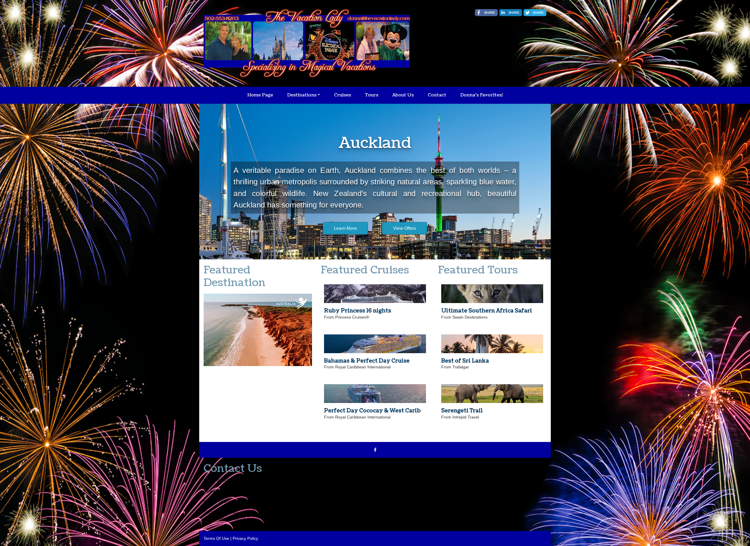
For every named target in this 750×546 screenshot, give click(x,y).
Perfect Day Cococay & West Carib (372, 410)
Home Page (260, 95)
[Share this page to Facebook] (486, 12)
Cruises (342, 95)
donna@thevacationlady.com (230, 491)
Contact (437, 95)
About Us (403, 95)
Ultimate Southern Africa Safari (486, 310)
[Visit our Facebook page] (375, 449)
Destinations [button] (301, 95)
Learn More (345, 240)
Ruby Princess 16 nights (357, 310)
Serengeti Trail (462, 410)
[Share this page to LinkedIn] (510, 12)
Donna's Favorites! (481, 95)
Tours (371, 95)
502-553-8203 (217, 480)
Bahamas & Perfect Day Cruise (367, 361)
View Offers (404, 240)
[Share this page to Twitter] (535, 12)
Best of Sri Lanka (465, 361)
